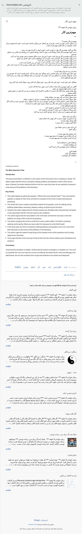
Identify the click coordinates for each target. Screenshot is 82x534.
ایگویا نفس (57, 267)
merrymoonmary (33, 524)
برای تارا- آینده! (70, 331)
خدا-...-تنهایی (71, 372)
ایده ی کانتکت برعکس (68, 476)
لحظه (33, 267)
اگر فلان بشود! (71, 414)
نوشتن (25, 267)
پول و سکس (71, 311)
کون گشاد (72, 290)
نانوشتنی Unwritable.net (18, 4)
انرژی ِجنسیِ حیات (69, 393)
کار (39, 267)
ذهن (44, 267)
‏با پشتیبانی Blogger (41, 520)
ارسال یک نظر (69, 275)
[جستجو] (3, 5)
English (18, 267)
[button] (7, 21)
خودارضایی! (72, 455)
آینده (65, 267)
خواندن (8, 304)
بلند (49, 267)
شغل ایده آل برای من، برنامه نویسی (63, 434)
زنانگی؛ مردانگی (70, 352)
